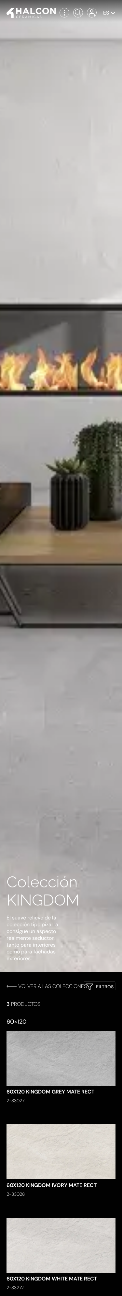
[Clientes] (92, 12)
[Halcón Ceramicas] (31, 13)
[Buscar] (78, 12)
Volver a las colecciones (52, 986)
